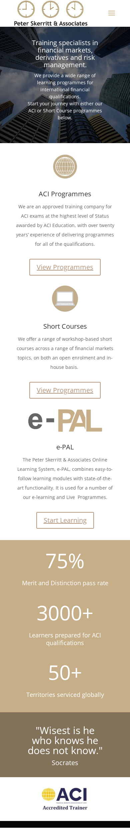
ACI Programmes (65, 193)
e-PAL (65, 446)
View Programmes (65, 267)
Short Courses (65, 326)
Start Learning (65, 520)
